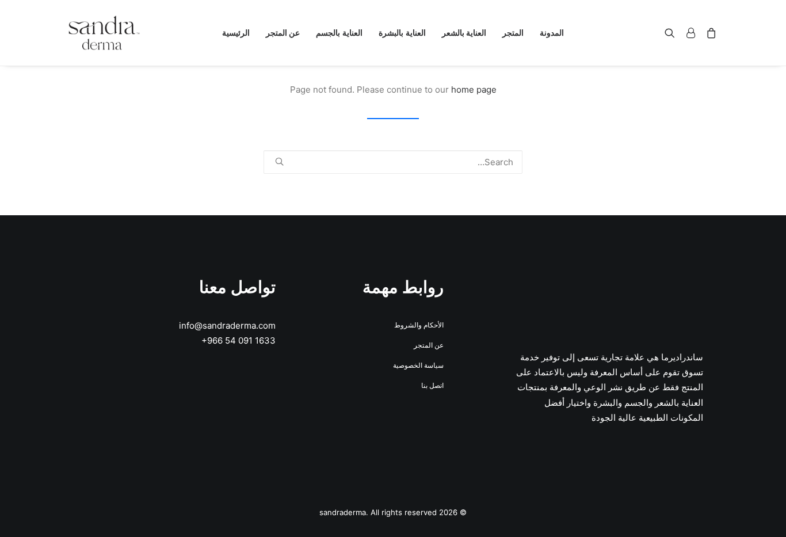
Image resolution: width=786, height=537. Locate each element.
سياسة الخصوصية (418, 365)
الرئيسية (236, 32)
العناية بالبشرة (402, 32)
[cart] (709, 33)
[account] (690, 33)
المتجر (513, 32)
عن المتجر (283, 32)
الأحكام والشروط (419, 325)
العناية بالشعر (464, 32)
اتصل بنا (432, 385)
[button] (672, 33)
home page (474, 89)
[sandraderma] (104, 33)
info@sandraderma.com (227, 325)
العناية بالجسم (339, 32)
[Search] (393, 162)
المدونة (552, 32)
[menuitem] (552, 33)
